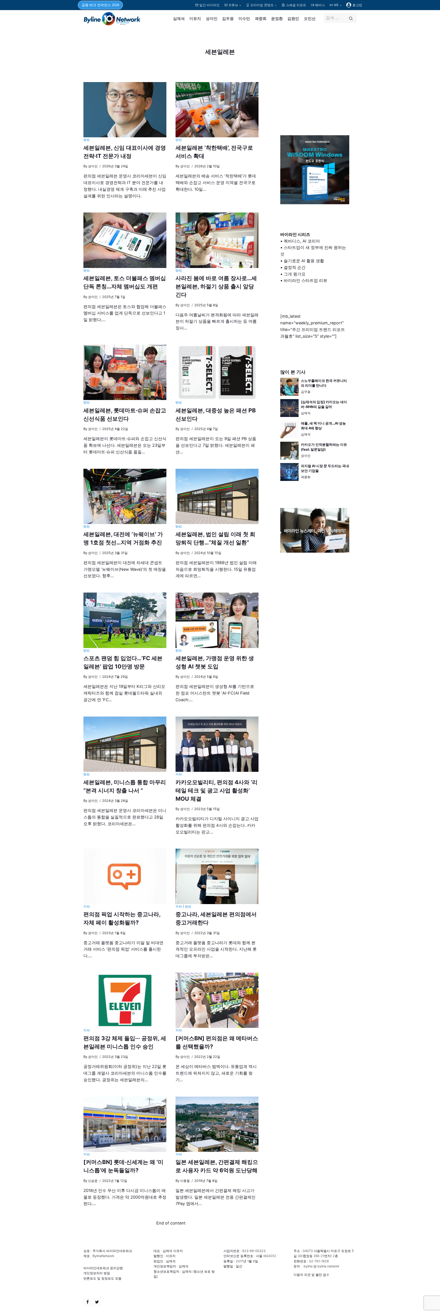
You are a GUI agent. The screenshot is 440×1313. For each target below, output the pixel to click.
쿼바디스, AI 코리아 (302, 241)
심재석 (179, 18)
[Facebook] (87, 1302)
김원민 (293, 18)
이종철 (185, 1181)
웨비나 (320, 5)
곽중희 (261, 18)
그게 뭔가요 (294, 274)
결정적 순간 (294, 267)
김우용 (228, 18)
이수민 (244, 18)
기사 (179, 774)
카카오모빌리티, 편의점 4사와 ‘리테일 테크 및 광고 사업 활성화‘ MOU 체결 (217, 790)
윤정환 (277, 18)
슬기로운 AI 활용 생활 (304, 260)
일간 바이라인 (209, 5)
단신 (86, 139)
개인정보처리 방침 (96, 1273)
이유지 (195, 18)
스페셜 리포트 (296, 5)
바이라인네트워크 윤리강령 (103, 1268)
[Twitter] (97, 1302)
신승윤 (93, 1181)
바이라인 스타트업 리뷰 (305, 280)
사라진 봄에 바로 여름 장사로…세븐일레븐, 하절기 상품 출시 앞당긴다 (216, 286)
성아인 (211, 18)
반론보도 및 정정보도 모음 (102, 1278)
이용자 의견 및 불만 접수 (311, 1275)
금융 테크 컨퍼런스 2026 (100, 5)
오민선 (310, 18)
